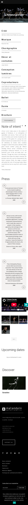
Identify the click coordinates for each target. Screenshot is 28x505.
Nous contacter (6, 461)
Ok (14, 502)
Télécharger (8, 120)
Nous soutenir (6, 463)
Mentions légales (7, 470)
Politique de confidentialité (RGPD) (12, 473)
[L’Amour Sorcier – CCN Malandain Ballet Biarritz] (5, 319)
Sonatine (5, 393)
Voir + (14, 339)
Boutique (4, 466)
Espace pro (5, 468)
